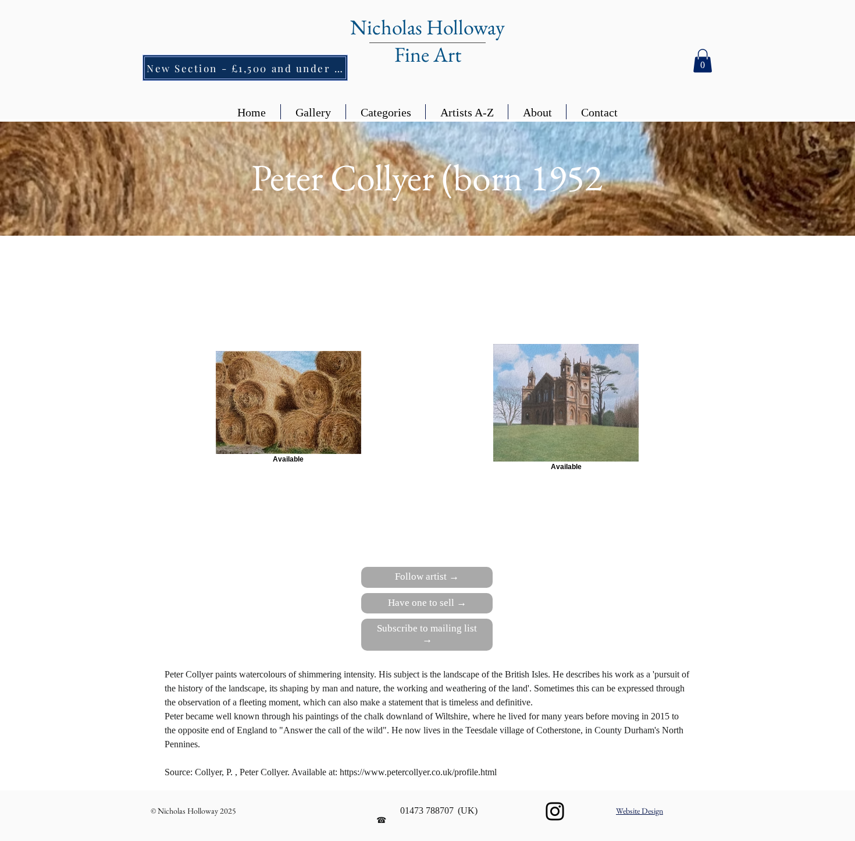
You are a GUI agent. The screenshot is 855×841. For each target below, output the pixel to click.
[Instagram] (555, 811)
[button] (702, 61)
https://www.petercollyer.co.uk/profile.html (419, 772)
